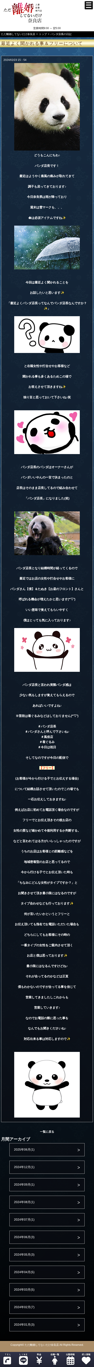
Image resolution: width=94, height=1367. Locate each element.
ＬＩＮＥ (23, 1354)
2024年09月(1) (24, 1184)
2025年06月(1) (24, 1149)
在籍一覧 (54, 1354)
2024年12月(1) (24, 1167)
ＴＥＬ (8, 1354)
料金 (39, 1354)
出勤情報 (70, 1354)
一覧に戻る (47, 1131)
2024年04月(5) (24, 1272)
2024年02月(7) (24, 1307)
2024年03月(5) (24, 1289)
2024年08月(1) (24, 1202)
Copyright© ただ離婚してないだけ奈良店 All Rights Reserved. (47, 1344)
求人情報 (86, 1354)
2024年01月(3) (24, 1324)
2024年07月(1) (24, 1219)
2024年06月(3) (24, 1237)
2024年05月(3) (24, 1254)
